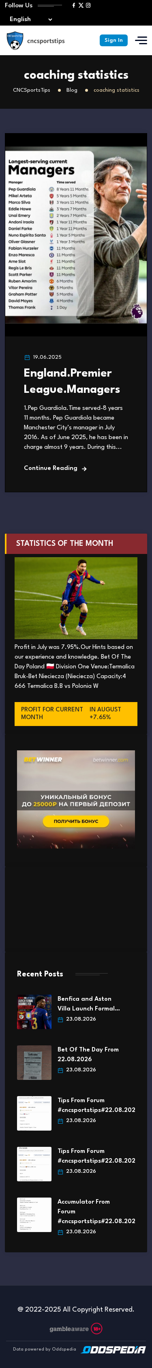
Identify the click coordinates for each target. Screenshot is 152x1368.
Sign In (114, 40)
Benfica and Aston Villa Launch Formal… (89, 1004)
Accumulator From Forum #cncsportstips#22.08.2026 (90, 1212)
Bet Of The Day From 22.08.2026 (88, 1055)
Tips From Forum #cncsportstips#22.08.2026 (90, 1106)
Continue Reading (50, 468)
